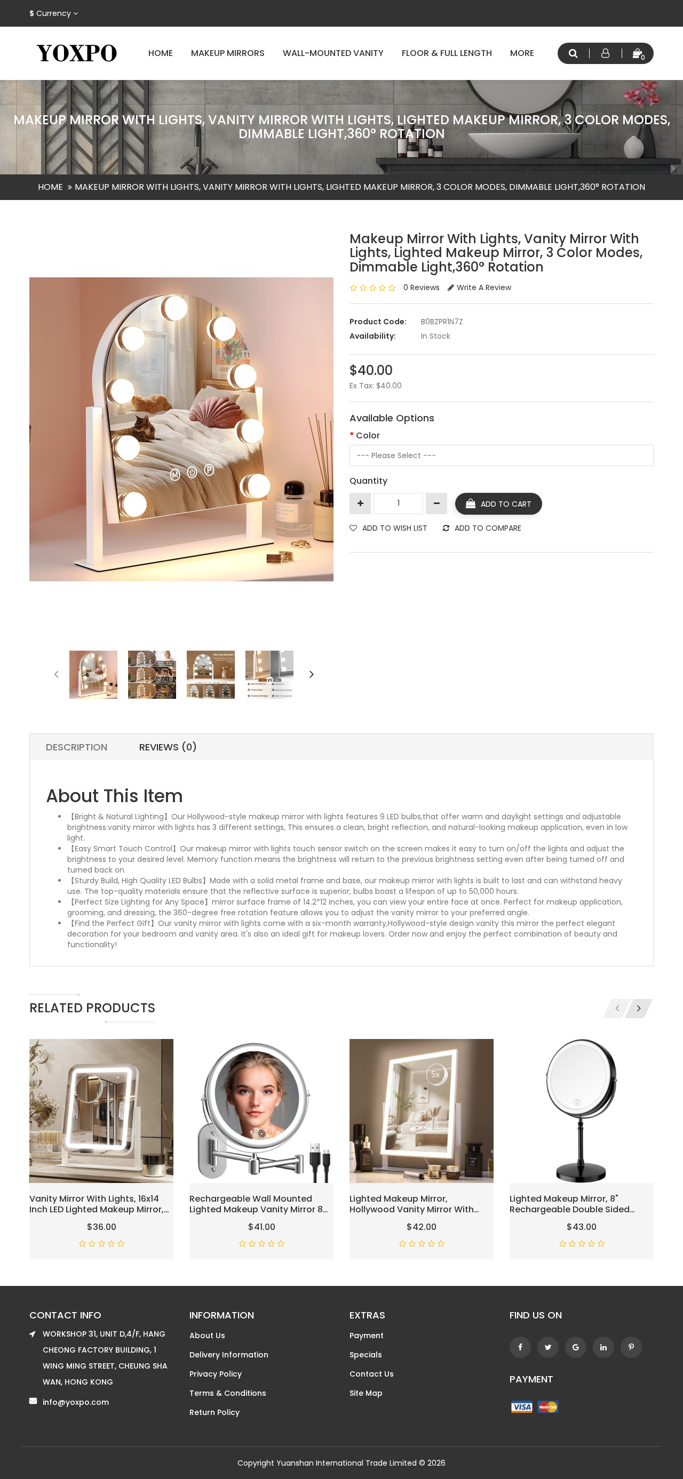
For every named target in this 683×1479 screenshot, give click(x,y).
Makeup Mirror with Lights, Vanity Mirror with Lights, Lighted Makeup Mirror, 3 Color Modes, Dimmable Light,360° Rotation (360, 187)
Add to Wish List (394, 528)
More (522, 53)
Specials (366, 1354)
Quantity (368, 481)
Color (368, 435)
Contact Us (372, 1374)
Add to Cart (506, 504)
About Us (207, 1335)
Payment (367, 1335)
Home (160, 53)
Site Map (366, 1393)
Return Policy (214, 1412)
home (50, 187)
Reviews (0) (168, 747)
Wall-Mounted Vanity (333, 53)
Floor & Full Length (447, 53)
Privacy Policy (215, 1374)
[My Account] (605, 53)
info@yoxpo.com (76, 1402)
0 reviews (421, 287)
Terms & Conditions (227, 1393)
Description (76, 747)
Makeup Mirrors (228, 53)
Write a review (484, 287)
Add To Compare (488, 528)
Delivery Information (228, 1354)
